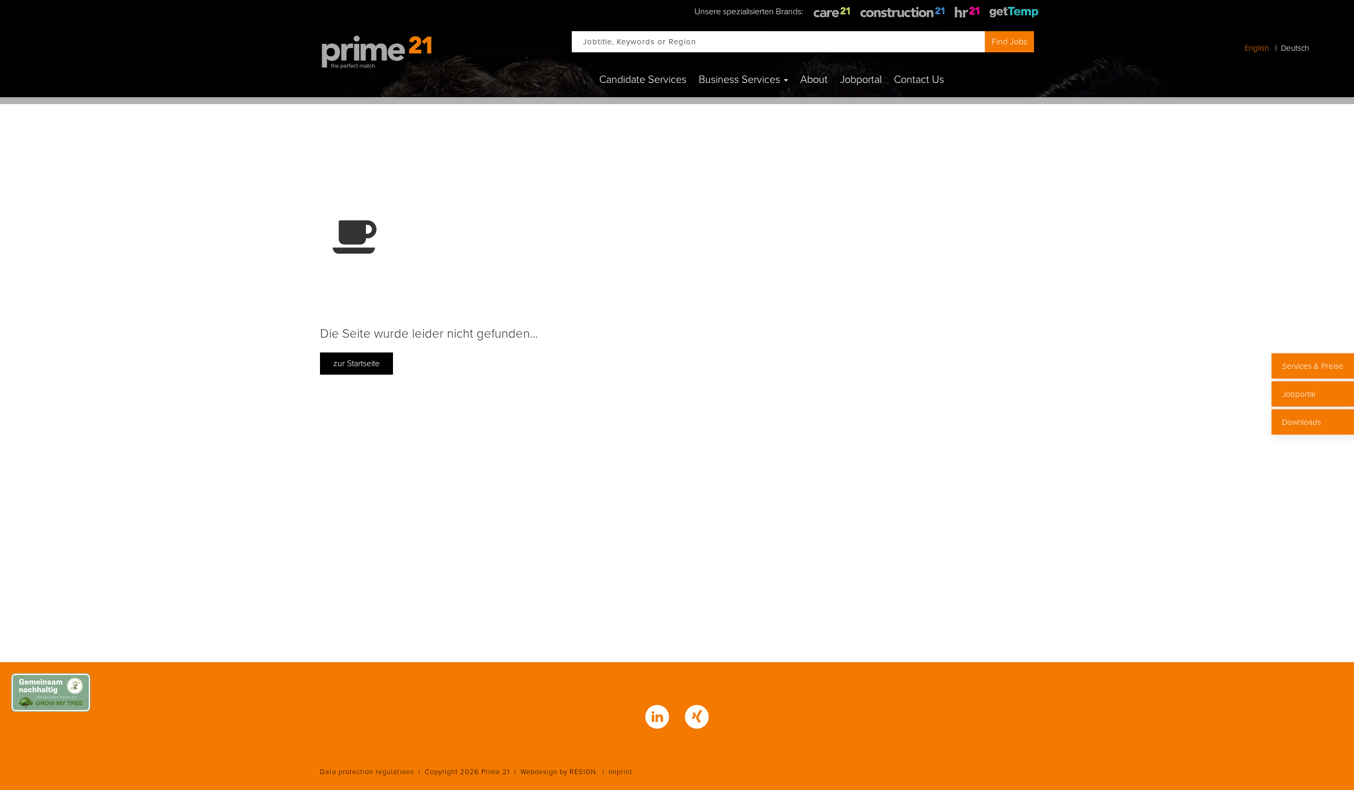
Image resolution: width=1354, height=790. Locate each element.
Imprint (621, 772)
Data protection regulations (367, 772)
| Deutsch (1290, 48)
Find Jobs (1009, 41)
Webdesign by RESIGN (558, 772)
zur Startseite (356, 363)
